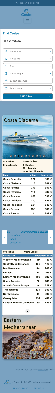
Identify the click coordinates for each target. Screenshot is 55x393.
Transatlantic (10, 289)
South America (11, 281)
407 (33, 196)
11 (38, 272)
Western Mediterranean (17, 259)
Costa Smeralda (12, 179)
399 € (48, 196)
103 (38, 263)
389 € (48, 187)
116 (33, 183)
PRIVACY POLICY (21, 388)
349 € (48, 183)
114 (33, 191)
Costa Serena (11, 209)
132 (38, 298)
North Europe (11, 293)
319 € (48, 276)
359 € (48, 285)
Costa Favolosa (12, 191)
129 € (48, 259)
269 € (48, 268)
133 (33, 209)
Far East (7, 272)
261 (33, 204)
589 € (48, 209)
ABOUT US (39, 388)
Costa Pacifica (11, 187)
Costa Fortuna (11, 213)
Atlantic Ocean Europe (16, 285)
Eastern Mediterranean (16, 276)
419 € (48, 298)
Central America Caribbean (18, 302)
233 (33, 187)
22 (38, 281)
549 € (48, 204)
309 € (48, 179)
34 (38, 268)
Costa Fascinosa (12, 204)
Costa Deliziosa (12, 200)
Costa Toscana (11, 196)
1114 (38, 259)
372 (33, 179)
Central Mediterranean (16, 263)
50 (38, 302)
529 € (48, 200)
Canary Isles (10, 298)
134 (38, 289)
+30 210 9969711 (29, 2)
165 (38, 276)
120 (33, 200)
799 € (48, 213)
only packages (13, 41)
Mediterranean (11, 268)
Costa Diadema (12, 183)
